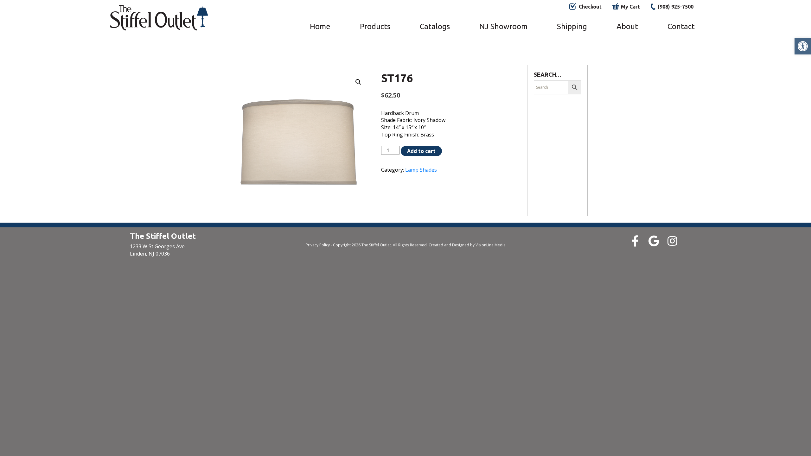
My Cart (630, 7)
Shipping (572, 26)
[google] (653, 240)
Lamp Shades (421, 169)
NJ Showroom (503, 26)
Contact (681, 26)
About (627, 26)
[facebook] (635, 240)
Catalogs (435, 26)
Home (320, 26)
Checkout (590, 7)
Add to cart (421, 151)
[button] (803, 46)
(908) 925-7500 (675, 7)
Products (375, 26)
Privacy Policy (318, 245)
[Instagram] (672, 240)
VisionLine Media (491, 245)
